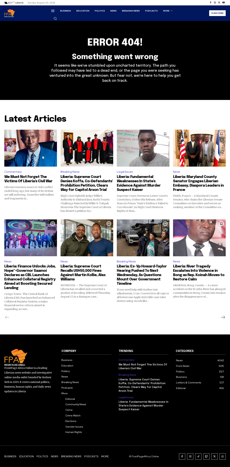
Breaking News (70, 172)
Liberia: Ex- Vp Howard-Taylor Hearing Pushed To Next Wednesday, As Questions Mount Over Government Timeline (142, 275)
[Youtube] (223, 3)
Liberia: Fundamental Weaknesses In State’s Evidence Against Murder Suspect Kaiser (143, 406)
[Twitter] (219, 3)
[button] (55, 18)
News (176, 172)
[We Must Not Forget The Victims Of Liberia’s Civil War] (30, 148)
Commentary (13, 172)
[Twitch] (206, 456)
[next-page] (223, 317)
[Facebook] (210, 3)
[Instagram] (215, 3)
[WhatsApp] (222, 456)
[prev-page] (7, 317)
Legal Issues (125, 172)
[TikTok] (198, 456)
